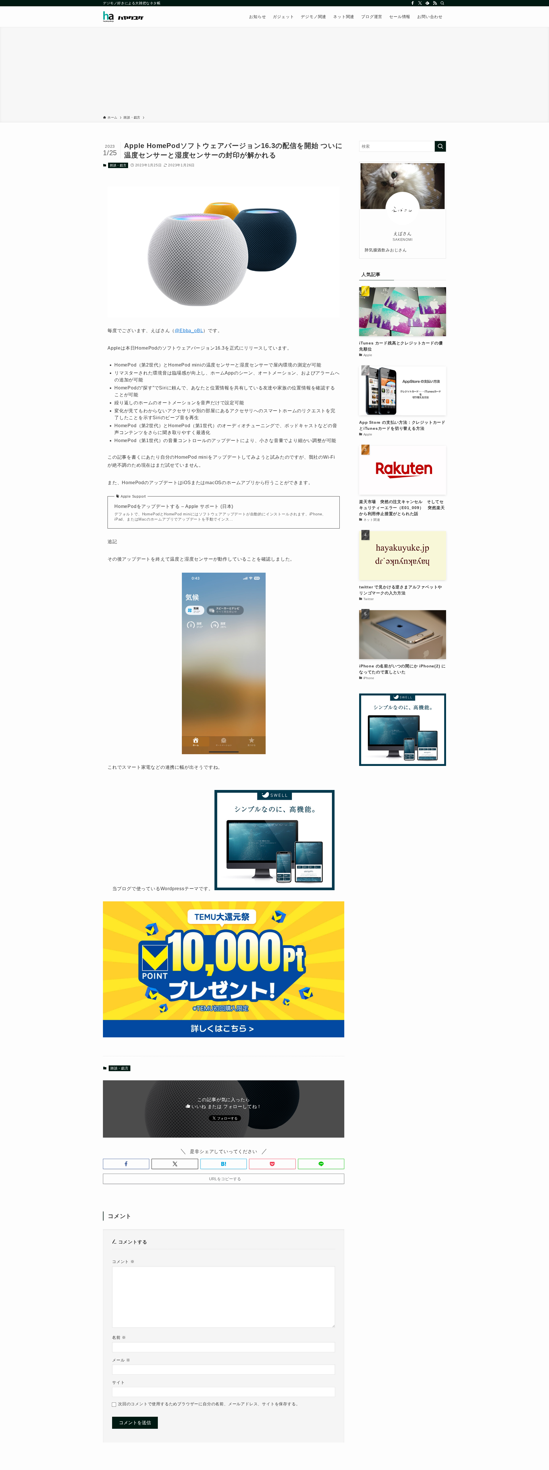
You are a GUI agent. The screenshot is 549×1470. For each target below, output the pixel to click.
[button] (126, 1164)
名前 (119, 1337)
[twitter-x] (420, 3)
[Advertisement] (274, 72)
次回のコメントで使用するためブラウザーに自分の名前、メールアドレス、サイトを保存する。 (209, 1404)
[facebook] (412, 3)
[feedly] (427, 3)
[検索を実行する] (440, 146)
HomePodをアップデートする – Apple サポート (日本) (173, 506)
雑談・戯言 (118, 165)
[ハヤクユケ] (123, 16)
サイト (118, 1382)
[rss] (435, 3)
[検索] (442, 3)
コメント (123, 1261)
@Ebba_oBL (189, 330)
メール (121, 1360)
